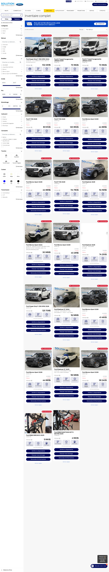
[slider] (2, 85)
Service (91, 10)
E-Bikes (38, 10)
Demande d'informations (38, 84)
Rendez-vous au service (100, 4)
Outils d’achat (59, 10)
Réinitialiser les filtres (7, 22)
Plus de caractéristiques (67, 73)
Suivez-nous (79, 1)
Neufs (6, 10)
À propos (102, 10)
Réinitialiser (19, 35)
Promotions (81, 10)
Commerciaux (17, 10)
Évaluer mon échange (38, 80)
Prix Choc (49, 10)
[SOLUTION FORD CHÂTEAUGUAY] (12, 4)
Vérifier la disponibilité (38, 76)
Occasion (28, 10)
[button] (26, 47)
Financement (70, 10)
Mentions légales (38, 88)
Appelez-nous (90, 1)
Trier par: (81, 29)
